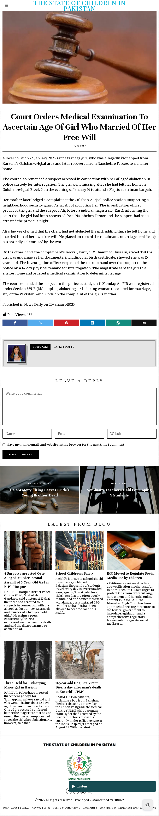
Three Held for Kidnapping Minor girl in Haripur (25, 685)
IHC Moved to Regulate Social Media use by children (130, 575)
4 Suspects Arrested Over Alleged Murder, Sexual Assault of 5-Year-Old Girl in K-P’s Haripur (26, 580)
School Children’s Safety (74, 573)
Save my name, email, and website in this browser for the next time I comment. (66, 444)
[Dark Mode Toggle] (147, 804)
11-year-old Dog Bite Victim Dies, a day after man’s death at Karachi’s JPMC (78, 687)
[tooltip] (15, 323)
